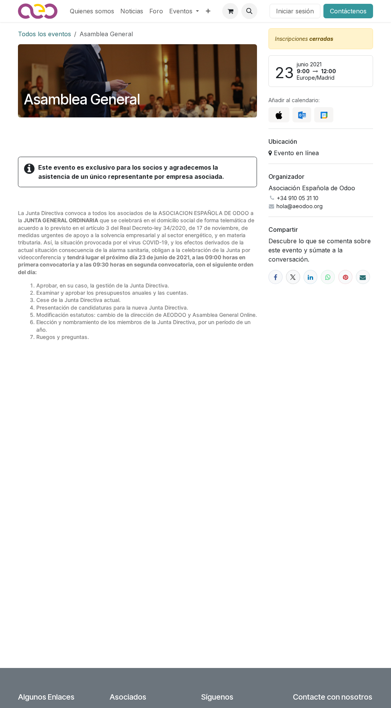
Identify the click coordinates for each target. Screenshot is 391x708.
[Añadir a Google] (323, 114)
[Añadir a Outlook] (301, 114)
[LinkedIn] (311, 277)
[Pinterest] (345, 277)
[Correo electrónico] (363, 277)
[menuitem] (92, 11)
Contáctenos (348, 11)
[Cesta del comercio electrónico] (230, 11)
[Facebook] (275, 277)
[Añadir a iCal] (278, 114)
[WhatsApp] (328, 277)
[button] (249, 11)
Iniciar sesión (295, 11)
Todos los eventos (44, 34)
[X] (293, 277)
